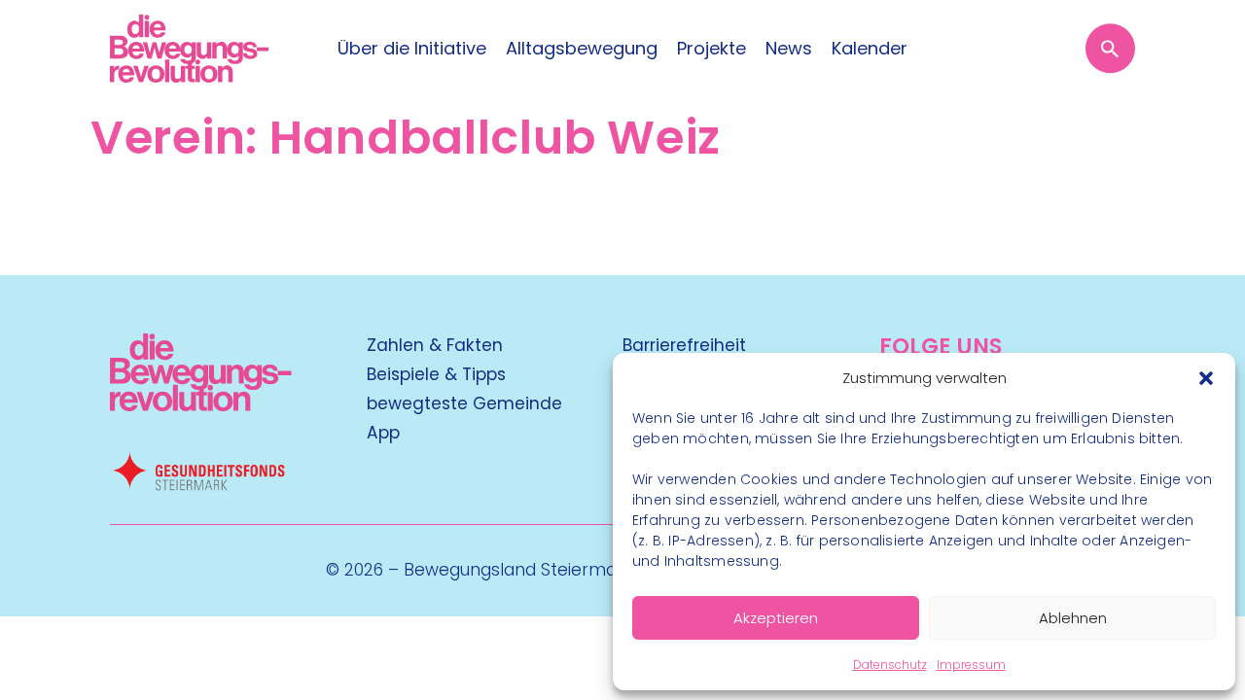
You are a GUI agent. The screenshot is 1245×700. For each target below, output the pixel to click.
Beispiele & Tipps (436, 374)
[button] (1206, 378)
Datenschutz (890, 664)
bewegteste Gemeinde (464, 403)
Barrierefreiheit (684, 345)
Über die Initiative (412, 48)
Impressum (971, 664)
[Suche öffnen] (1110, 48)
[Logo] (189, 49)
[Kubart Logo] (201, 405)
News (788, 48)
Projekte (711, 48)
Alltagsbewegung (582, 48)
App (383, 432)
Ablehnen (1073, 618)
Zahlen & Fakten (435, 345)
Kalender (869, 48)
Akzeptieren (775, 618)
